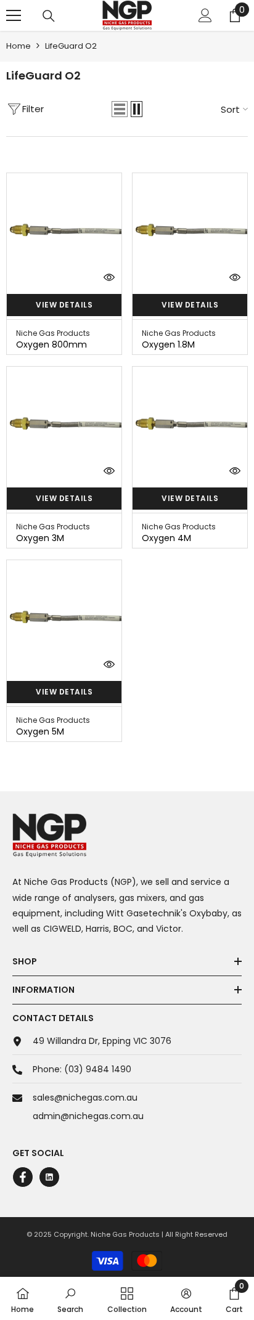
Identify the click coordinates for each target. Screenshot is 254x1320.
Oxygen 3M (40, 538)
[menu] (13, 15)
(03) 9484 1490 (97, 1069)
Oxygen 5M (40, 731)
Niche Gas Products (53, 333)
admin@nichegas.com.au (88, 1116)
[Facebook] (22, 1177)
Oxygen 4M (166, 538)
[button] (120, 109)
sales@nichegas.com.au (85, 1097)
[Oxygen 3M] (64, 424)
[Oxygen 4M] (190, 424)
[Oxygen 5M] (64, 617)
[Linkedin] (49, 1177)
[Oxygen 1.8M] (190, 230)
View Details (64, 304)
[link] (70, 1298)
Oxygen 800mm (51, 344)
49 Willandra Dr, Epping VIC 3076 (102, 1041)
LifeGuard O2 (71, 46)
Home (18, 46)
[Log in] (205, 15)
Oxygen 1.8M (168, 344)
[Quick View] (109, 277)
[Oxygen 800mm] (64, 230)
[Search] (48, 16)
